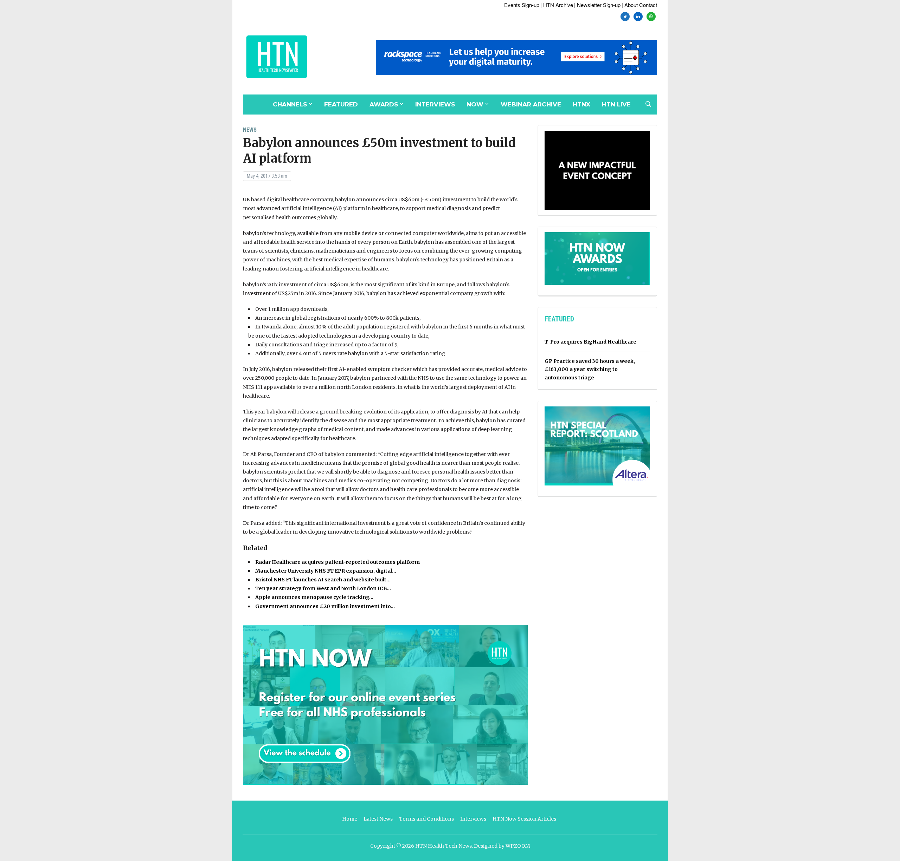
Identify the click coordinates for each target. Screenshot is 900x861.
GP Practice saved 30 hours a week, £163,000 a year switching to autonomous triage (590, 369)
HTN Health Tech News (443, 846)
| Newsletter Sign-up (597, 4)
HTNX (581, 104)
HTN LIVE (616, 104)
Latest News (378, 819)
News (250, 129)
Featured (341, 104)
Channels (290, 104)
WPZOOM (518, 846)
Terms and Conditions (426, 819)
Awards (383, 104)
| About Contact (639, 4)
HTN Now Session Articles (524, 819)
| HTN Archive (556, 4)
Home (349, 819)
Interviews (435, 104)
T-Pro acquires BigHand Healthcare (590, 342)
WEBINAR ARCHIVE (531, 104)
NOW (475, 104)
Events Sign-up (521, 4)
